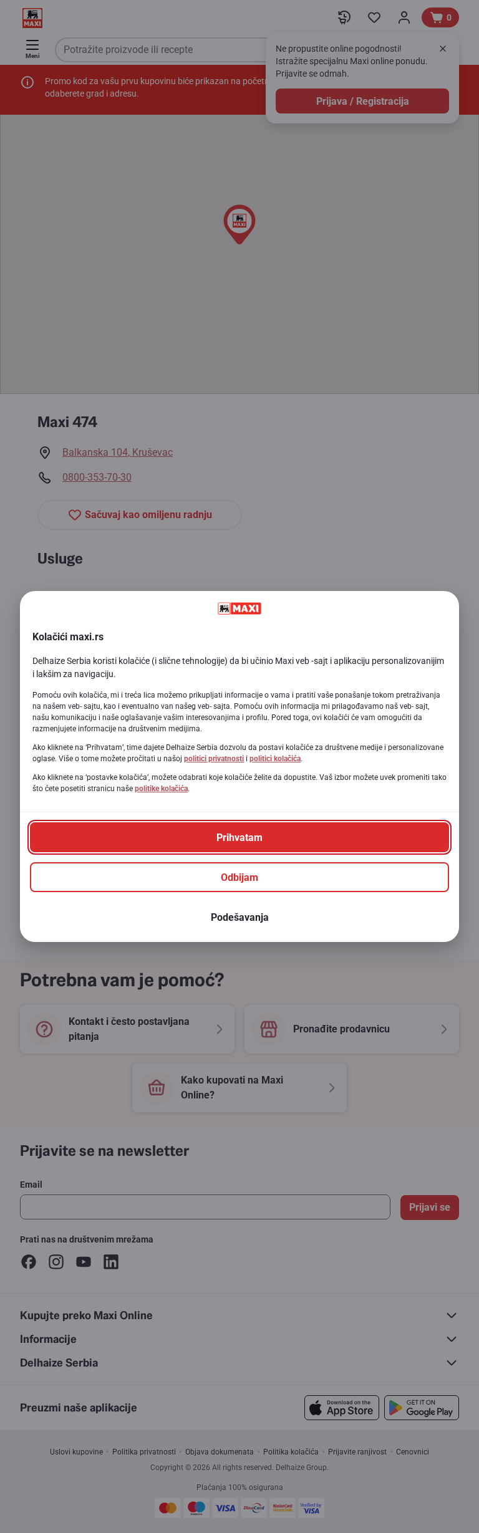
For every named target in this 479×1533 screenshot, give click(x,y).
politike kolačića (161, 788)
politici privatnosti (214, 758)
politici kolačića (275, 758)
